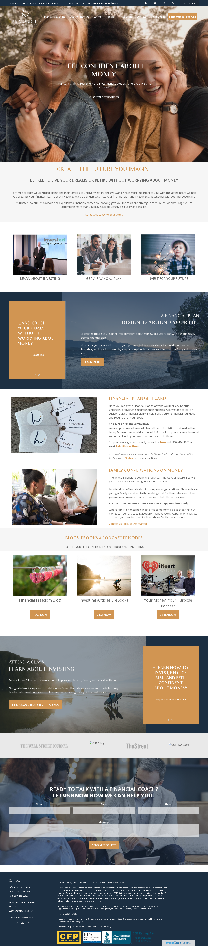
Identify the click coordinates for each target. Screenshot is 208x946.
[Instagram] (28, 923)
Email (104, 804)
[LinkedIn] (146, 3)
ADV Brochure (78, 926)
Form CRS (189, 3)
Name (39, 804)
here (163, 442)
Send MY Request (104, 845)
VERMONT (33, 3)
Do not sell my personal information (135, 908)
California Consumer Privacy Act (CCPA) (145, 906)
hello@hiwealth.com (128, 446)
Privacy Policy (63, 926)
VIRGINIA (45, 3)
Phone (168, 804)
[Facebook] (164, 3)
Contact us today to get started (104, 214)
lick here (129, 458)
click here (68, 919)
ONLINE (56, 3)
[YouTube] (155, 3)
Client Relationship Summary (98, 926)
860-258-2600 (23, 891)
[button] (54, 16)
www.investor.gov (75, 921)
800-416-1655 (76, 3)
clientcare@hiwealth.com (105, 3)
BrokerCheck (118, 882)
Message (104, 822)
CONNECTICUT (17, 3)
